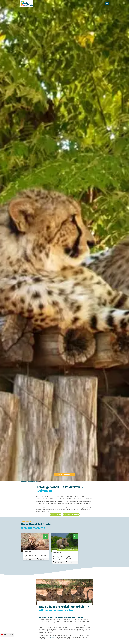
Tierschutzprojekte (50, 637)
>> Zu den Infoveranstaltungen (71, 514)
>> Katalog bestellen (55, 514)
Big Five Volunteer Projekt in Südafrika (35, 556)
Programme (25, 481)
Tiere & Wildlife (35, 481)
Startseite (22, 481)
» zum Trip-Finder (64, 475)
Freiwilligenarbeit (30, 481)
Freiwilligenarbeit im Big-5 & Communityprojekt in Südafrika (62, 558)
